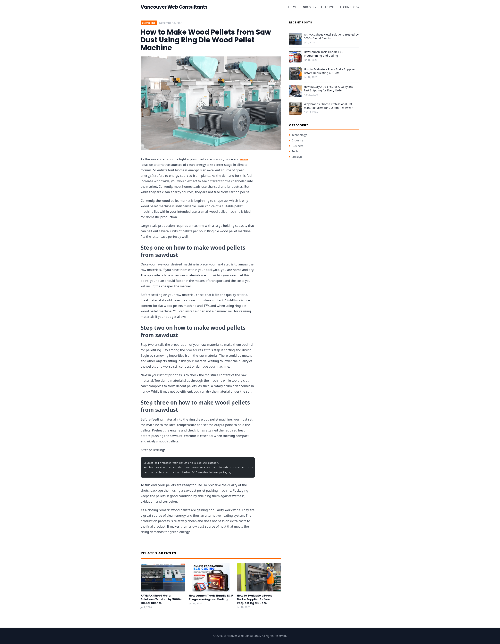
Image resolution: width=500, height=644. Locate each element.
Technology (349, 7)
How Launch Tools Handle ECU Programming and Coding (211, 597)
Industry (309, 7)
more (244, 159)
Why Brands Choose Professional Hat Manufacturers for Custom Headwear (328, 106)
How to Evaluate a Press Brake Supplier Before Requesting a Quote (254, 599)
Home (292, 7)
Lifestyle (328, 7)
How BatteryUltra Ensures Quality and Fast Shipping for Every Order (329, 88)
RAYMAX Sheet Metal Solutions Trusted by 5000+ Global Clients (161, 599)
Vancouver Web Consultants (174, 7)
